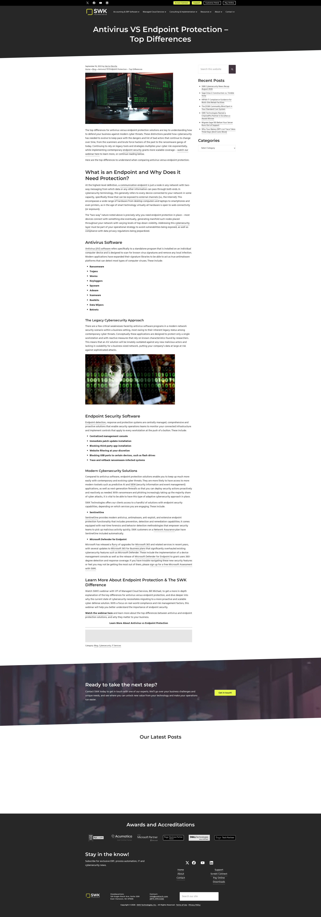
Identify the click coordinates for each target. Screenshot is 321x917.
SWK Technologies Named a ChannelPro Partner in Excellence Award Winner (216, 115)
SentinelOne (91, 518)
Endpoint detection (95, 423)
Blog (94, 69)
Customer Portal (212, 3)
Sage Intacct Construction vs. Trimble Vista (218, 95)
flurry (114, 545)
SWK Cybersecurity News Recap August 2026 (215, 88)
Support (196, 3)
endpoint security (132, 150)
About (180, 874)
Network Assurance (164, 530)
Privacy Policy (194, 905)
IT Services (116, 645)
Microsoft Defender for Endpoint (152, 557)
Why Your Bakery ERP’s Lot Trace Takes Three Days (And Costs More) (218, 131)
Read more (96, 805)
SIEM (133, 485)
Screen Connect (181, 3)
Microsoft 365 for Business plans (128, 549)
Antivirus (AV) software (97, 249)
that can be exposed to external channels (136, 197)
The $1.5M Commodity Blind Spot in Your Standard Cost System (217, 108)
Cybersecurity (105, 645)
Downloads (219, 882)
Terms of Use (181, 905)
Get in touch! (225, 692)
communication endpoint (133, 185)
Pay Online (229, 3)
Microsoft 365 (142, 545)
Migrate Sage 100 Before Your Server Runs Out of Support (217, 124)
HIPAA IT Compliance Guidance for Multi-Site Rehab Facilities (216, 101)
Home (87, 69)
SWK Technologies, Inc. (146, 905)
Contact (181, 878)
